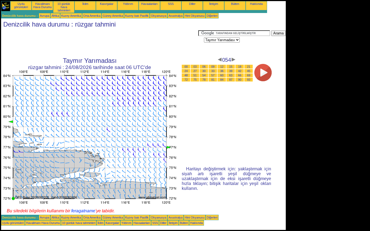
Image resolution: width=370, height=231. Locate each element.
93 (248, 79)
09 (213, 66)
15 (230, 66)
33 (213, 71)
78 (204, 79)
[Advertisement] (99, 42)
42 (239, 71)
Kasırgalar (106, 3)
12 (221, 66)
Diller (192, 3)
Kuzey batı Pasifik (137, 15)
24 (186, 71)
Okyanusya (158, 15)
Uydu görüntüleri (21, 5)
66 (239, 75)
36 (221, 71)
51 (195, 75)
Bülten (235, 3)
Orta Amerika (91, 15)
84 (221, 79)
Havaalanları (149, 3)
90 (239, 79)
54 (204, 75)
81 (213, 79)
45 (248, 71)
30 (204, 71)
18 (239, 66)
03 (195, 66)
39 (230, 71)
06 (204, 66)
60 (221, 75)
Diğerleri (212, 15)
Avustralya (175, 15)
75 (195, 79)
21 (248, 66)
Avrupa (44, 15)
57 (213, 75)
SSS (171, 3)
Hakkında (256, 3)
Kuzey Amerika (71, 15)
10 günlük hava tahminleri (63, 7)
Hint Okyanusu (195, 15)
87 (230, 79)
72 (186, 79)
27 (195, 71)
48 (186, 75)
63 (230, 75)
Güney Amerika (113, 15)
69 (248, 75)
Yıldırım (128, 3)
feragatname (83, 211)
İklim (85, 3)
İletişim (213, 3)
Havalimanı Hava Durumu (42, 5)
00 (186, 66)
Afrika (55, 15)
